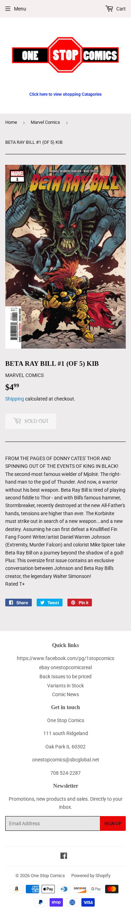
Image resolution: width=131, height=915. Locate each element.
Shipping (14, 399)
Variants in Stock (65, 685)
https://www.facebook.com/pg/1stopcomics (65, 658)
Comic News (65, 694)
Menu (20, 9)
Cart (120, 9)
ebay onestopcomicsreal (65, 667)
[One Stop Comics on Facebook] (63, 857)
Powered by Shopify (90, 875)
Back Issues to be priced (65, 676)
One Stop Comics (48, 875)
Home (11, 122)
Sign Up (112, 823)
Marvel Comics (45, 122)
